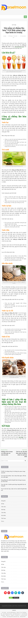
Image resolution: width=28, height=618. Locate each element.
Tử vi (2, 521)
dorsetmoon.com (19, 46)
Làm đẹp (14, 24)
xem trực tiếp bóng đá (11, 612)
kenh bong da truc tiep (7, 613)
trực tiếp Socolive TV (17, 613)
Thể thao (3, 518)
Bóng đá (3, 500)
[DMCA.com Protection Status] (14, 598)
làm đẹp (21, 437)
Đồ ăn (2, 503)
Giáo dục (3, 506)
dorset (4, 36)
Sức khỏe (3, 515)
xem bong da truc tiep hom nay (13, 616)
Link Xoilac (4, 612)
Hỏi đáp (3, 509)
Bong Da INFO (22, 616)
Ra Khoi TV (17, 615)
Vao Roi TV (8, 615)
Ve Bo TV (12, 615)
